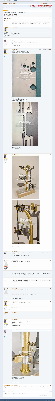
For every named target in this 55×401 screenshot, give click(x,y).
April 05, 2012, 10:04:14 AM (14, 27)
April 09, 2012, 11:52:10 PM (14, 312)
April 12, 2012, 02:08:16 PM (14, 385)
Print (50, 18)
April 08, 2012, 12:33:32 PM (14, 260)
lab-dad (6, 49)
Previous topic (46, 16)
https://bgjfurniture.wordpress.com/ (16, 45)
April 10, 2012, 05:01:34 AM (14, 319)
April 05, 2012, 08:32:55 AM (14, 20)
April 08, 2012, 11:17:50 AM (14, 154)
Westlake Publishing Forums (9, 3)
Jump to (40, 395)
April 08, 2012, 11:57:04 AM (14, 251)
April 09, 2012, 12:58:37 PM (14, 288)
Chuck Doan (7, 288)
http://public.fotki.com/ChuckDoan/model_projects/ (18, 298)
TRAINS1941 (7, 27)
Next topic (49, 16)
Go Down (5, 18)
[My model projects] (4, 297)
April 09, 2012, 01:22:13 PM (14, 301)
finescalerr (6, 260)
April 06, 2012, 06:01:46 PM (14, 49)
